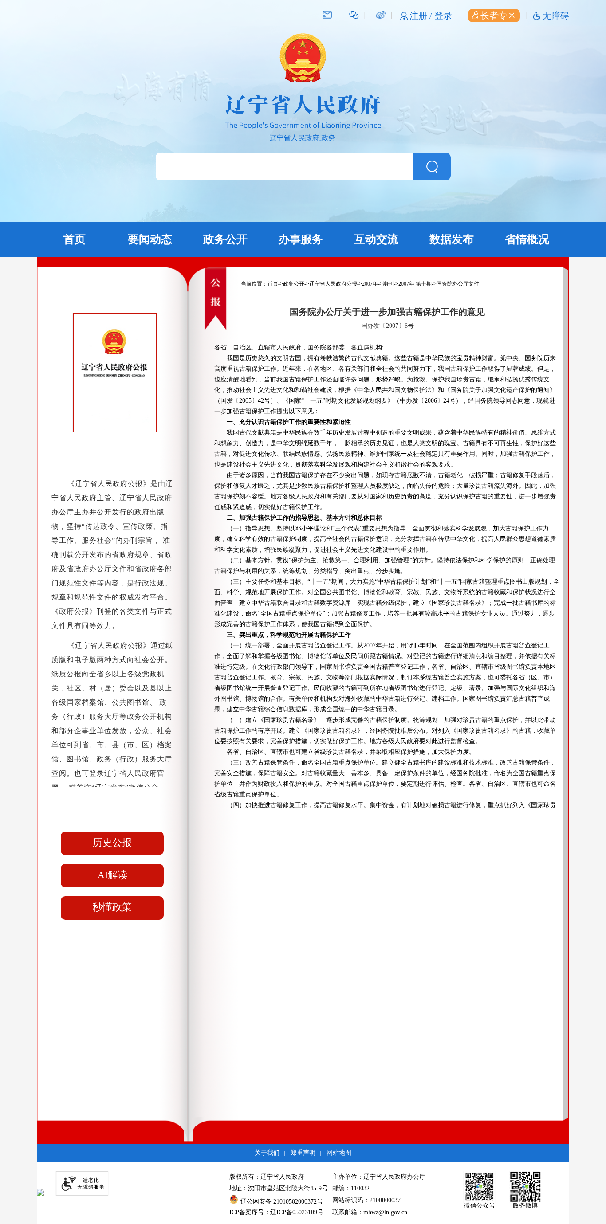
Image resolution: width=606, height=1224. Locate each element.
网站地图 (339, 1152)
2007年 (370, 284)
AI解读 (112, 874)
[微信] (354, 14)
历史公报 (112, 842)
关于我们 (267, 1152)
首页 (74, 239)
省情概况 (527, 239)
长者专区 (498, 15)
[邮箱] (327, 14)
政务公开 (225, 239)
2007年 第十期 (415, 284)
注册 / (421, 15)
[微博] (380, 14)
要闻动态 (150, 239)
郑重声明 (303, 1152)
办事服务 (301, 239)
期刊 (388, 284)
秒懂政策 (112, 907)
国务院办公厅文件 (458, 284)
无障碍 (556, 15)
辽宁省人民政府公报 (333, 284)
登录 (443, 15)
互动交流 (376, 239)
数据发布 (451, 239)
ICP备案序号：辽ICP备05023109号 (276, 1212)
